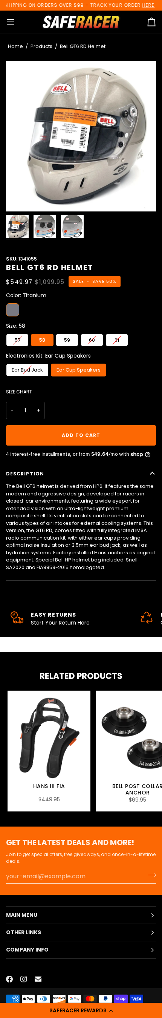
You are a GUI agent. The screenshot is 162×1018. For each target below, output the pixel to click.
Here (148, 5)
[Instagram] (23, 979)
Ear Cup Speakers (79, 369)
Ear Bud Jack (27, 369)
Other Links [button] (23, 932)
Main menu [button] (21, 915)
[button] (81, 1010)
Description (25, 473)
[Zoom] (81, 136)
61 (117, 340)
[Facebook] (9, 979)
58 (42, 340)
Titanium (12, 309)
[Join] (150, 875)
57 (17, 340)
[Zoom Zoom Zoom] (81, 136)
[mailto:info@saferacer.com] (38, 979)
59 (67, 340)
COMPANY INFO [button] (27, 949)
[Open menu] (17, 22)
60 (92, 340)
